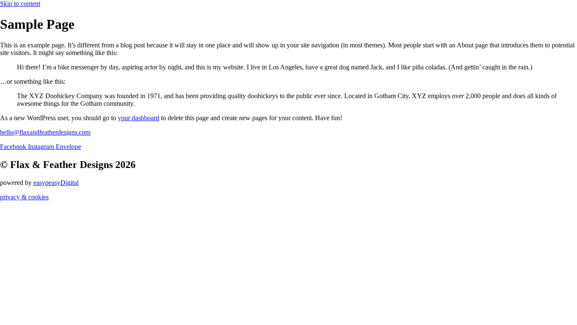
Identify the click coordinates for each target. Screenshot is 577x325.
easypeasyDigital (56, 182)
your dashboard (138, 117)
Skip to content (20, 3)
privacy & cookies (24, 197)
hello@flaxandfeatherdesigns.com (45, 132)
